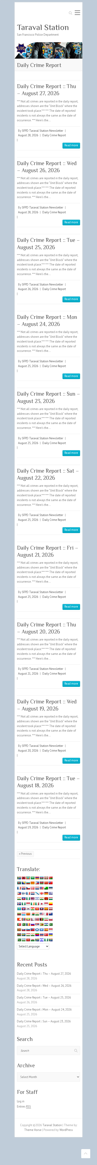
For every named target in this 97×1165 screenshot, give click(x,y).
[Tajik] (28, 934)
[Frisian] (32, 893)
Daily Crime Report (54, 135)
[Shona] (41, 924)
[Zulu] (50, 940)
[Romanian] (28, 924)
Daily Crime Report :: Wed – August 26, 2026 (44, 986)
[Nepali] (32, 919)
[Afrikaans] (19, 878)
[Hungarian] (50, 898)
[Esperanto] (46, 888)
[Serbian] (37, 924)
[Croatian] (23, 888)
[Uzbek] (23, 940)
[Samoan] (32, 930)
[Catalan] (32, 883)
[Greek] (50, 893)
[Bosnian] (23, 883)
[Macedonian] (28, 914)
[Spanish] (46, 930)
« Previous (25, 854)
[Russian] (32, 924)
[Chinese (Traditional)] (50, 883)
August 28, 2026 (28, 135)
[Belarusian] (50, 878)
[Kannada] (50, 904)
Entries (24, 1106)
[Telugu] (37, 934)
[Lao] (41, 909)
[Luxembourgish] (23, 914)
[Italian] (37, 904)
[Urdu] (19, 940)
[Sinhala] (19, 930)
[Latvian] (50, 909)
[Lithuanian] (19, 914)
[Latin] (46, 909)
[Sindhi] (50, 924)
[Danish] (32, 888)
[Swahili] (19, 934)
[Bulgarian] (28, 883)
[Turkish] (46, 934)
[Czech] (28, 888)
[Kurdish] (32, 909)
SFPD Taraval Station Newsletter (42, 131)
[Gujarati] (19, 898)
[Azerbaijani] (41, 878)
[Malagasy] (32, 914)
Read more (71, 145)
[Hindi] (41, 898)
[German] (46, 893)
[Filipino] (19, 893)
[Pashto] (41, 919)
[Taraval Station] (48, 44)
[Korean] (28, 909)
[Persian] (46, 919)
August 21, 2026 (28, 674)
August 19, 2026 (28, 827)
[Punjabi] (23, 924)
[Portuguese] (19, 924)
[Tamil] (32, 934)
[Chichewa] (41, 883)
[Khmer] (23, 909)
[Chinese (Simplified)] (46, 883)
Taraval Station (43, 27)
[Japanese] (41, 904)
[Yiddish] (41, 940)
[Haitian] (23, 898)
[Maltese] (46, 914)
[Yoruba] (46, 940)
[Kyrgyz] (37, 909)
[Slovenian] (28, 930)
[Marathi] (19, 919)
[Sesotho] (46, 924)
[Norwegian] (37, 919)
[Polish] (50, 919)
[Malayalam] (37, 914)
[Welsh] (32, 940)
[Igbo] (23, 904)
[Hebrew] (37, 898)
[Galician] (37, 893)
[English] (41, 888)
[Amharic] (28, 878)
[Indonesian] (28, 904)
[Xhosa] (37, 940)
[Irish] (32, 904)
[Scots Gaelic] (37, 930)
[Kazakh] (19, 909)
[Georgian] (41, 893)
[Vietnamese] (28, 940)
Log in (20, 1101)
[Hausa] (28, 898)
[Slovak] (23, 930)
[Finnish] (23, 893)
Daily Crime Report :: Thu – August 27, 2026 (44, 974)
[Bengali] (19, 883)
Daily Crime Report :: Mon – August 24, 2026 (44, 1009)
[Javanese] (46, 904)
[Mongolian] (23, 919)
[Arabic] (32, 878)
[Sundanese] (50, 930)
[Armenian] (37, 878)
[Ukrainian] (50, 934)
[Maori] (50, 914)
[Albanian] (23, 878)
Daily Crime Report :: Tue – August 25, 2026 (44, 997)
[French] (28, 893)
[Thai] (41, 934)
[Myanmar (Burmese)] (28, 919)
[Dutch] (37, 888)
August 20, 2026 (28, 751)
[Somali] (41, 930)
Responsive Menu (77, 12)
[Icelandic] (19, 904)
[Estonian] (50, 888)
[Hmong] (46, 898)
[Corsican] (19, 888)
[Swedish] (23, 934)
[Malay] (41, 914)
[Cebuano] (37, 883)
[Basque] (46, 878)
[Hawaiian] (32, 898)
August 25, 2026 (28, 366)
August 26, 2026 (28, 289)
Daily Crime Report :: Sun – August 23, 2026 (44, 1021)
